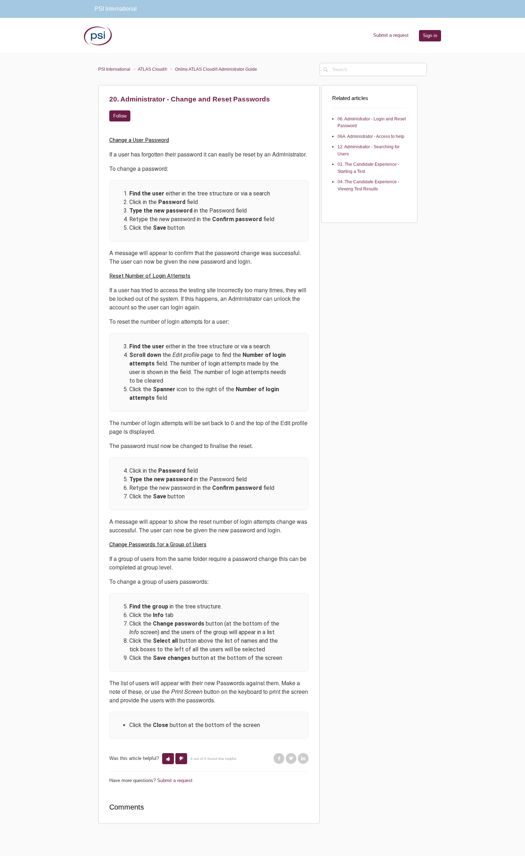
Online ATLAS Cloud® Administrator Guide (216, 69)
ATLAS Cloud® (152, 69)
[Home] (98, 35)
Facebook (279, 758)
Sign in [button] (430, 35)
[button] (168, 759)
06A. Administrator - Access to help (371, 136)
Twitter (291, 758)
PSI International (114, 69)
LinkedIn (303, 758)
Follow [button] (119, 116)
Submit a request (391, 35)
